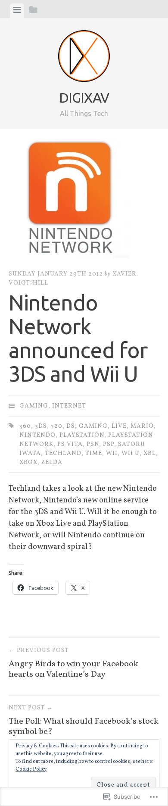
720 (56, 426)
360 (25, 426)
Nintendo (37, 435)
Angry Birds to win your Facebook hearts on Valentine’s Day (73, 663)
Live (119, 426)
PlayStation (81, 435)
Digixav (84, 97)
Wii (112, 453)
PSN (93, 444)
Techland (63, 453)
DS (70, 426)
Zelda (51, 462)
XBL (149, 453)
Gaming (33, 406)
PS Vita (70, 444)
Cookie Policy (31, 769)
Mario (142, 426)
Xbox (28, 462)
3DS (41, 426)
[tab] (17, 10)
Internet (69, 406)
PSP (108, 444)
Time (93, 453)
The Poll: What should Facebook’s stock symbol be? (84, 721)
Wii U (130, 453)
